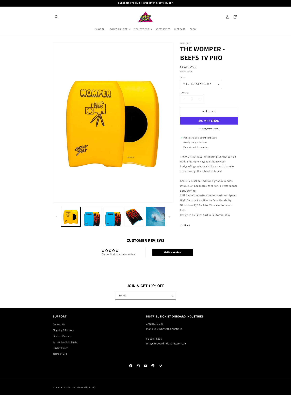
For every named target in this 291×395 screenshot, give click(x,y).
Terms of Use (60, 353)
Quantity (184, 92)
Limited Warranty (62, 336)
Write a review (172, 252)
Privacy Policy (60, 347)
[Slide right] (169, 216)
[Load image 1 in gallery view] (70, 216)
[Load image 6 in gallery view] (155, 216)
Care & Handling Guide (65, 341)
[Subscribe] (172, 296)
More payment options (209, 128)
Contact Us (59, 324)
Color (182, 77)
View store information (195, 147)
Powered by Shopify (86, 387)
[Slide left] (56, 216)
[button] (56, 17)
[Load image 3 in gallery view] (92, 216)
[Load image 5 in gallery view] (134, 216)
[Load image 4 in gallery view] (113, 216)
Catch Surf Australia (69, 387)
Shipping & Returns (63, 330)
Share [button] (187, 225)
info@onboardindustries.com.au (166, 343)
